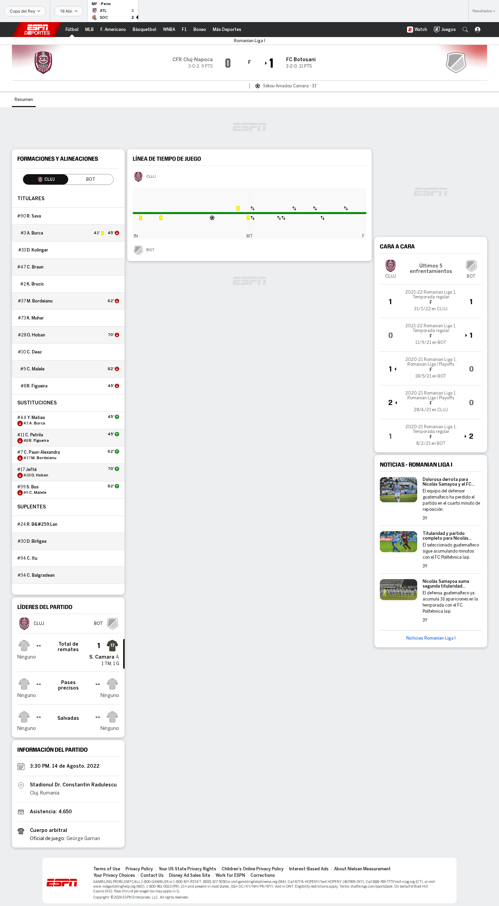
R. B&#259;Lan (42, 524)
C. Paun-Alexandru (42, 452)
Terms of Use (106, 869)
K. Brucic (35, 284)
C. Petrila (34, 435)
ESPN (37, 29)
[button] (465, 29)
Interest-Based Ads (309, 869)
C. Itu (32, 558)
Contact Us (152, 875)
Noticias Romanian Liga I (431, 638)
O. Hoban (36, 335)
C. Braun (35, 267)
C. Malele (35, 369)
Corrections (263, 875)
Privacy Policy (139, 869)
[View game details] (431, 301)
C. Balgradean (41, 575)
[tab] (45, 179)
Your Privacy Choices (114, 875)
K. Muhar (35, 318)
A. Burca (35, 233)
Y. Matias (36, 417)
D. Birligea (37, 541)
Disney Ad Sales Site (189, 875)
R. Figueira (37, 386)
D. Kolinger (37, 250)
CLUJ (151, 177)
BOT (150, 250)
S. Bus (32, 487)
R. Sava (34, 216)
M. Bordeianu (40, 301)
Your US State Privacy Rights (187, 869)
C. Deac (34, 352)
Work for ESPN (230, 875)
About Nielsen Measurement (362, 869)
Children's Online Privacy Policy (253, 869)
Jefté (31, 469)
